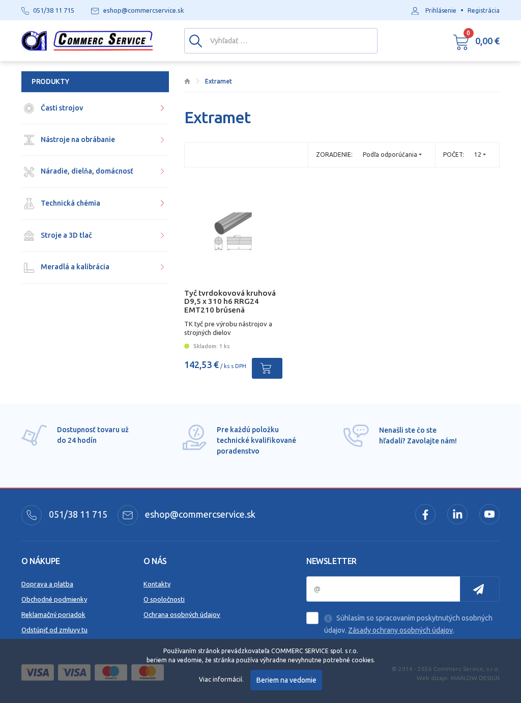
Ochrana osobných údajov (181, 614)
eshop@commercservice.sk (199, 514)
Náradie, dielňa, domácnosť (86, 171)
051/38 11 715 (77, 514)
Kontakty (156, 583)
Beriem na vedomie (286, 680)
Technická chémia (69, 203)
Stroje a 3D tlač (65, 235)
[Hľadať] (195, 40)
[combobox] (480, 154)
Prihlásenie (440, 10)
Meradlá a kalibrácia (74, 267)
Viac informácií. (221, 679)
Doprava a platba (47, 583)
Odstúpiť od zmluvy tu (54, 629)
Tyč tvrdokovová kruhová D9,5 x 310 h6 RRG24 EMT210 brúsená (230, 302)
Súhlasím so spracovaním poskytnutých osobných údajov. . (408, 624)
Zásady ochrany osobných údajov (400, 630)
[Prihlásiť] (480, 589)
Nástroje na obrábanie (77, 139)
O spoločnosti (164, 599)
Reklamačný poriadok (53, 614)
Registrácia (484, 10)
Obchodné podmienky (54, 599)
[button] (476, 40)
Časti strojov (61, 108)
